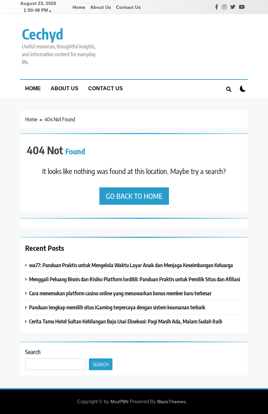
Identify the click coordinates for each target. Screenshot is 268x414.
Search (33, 351)
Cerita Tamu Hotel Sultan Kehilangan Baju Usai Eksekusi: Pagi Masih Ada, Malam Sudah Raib (125, 321)
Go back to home (134, 195)
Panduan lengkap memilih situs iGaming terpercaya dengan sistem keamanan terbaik (117, 307)
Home (79, 7)
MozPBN (119, 401)
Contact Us (128, 7)
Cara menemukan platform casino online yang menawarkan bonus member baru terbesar (120, 293)
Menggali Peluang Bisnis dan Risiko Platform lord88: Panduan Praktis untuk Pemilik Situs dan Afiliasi (134, 279)
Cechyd (42, 34)
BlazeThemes (171, 401)
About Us (100, 7)
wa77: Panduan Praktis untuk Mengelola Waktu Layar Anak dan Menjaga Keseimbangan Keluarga (131, 265)
